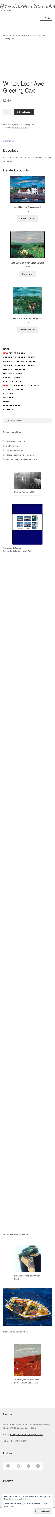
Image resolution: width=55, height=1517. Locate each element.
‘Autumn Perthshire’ (15, 450)
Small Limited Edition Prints (15, 1331)
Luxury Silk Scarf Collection (15, 1234)
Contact (8, 409)
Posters (8, 393)
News (6, 401)
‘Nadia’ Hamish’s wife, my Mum (20, 454)
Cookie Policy (9, 1506)
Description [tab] (8, 140)
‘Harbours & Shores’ (12, 548)
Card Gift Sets (12, 381)
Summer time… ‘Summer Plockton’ (21, 459)
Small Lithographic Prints (19, 365)
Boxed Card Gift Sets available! (17, 551)
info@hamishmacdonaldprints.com (26, 1434)
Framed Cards (11, 377)
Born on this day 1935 (24, 492)
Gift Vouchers (11, 405)
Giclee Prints (14, 353)
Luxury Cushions (13, 389)
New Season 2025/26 (15, 441)
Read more (27, 274)
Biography (9, 397)
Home (8, 35)
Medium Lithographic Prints (20, 361)
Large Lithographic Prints (19, 357)
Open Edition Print (14, 369)
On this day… (12, 445)
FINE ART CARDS (21, 35)
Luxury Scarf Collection (21, 385)
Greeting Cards (12, 373)
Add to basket (24, 112)
